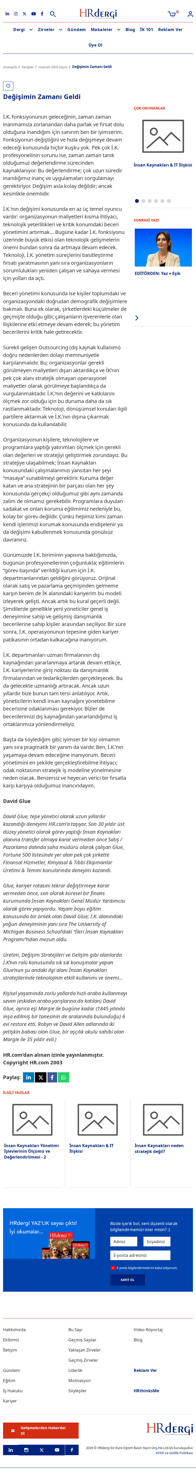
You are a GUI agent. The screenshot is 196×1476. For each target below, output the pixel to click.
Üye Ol (96, 45)
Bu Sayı (75, 1329)
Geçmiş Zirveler (83, 1360)
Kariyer (10, 1401)
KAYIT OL (127, 1280)
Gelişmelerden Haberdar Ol (43, 1430)
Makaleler (102, 29)
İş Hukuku (13, 1391)
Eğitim (9, 1380)
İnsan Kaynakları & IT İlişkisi (163, 165)
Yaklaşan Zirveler (84, 1350)
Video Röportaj (148, 1329)
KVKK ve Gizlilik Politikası (174, 1453)
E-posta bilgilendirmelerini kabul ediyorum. (147, 1268)
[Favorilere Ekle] (8, 86)
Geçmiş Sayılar (82, 1340)
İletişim (10, 1350)
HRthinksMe (146, 1391)
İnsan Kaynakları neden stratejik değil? (159, 1148)
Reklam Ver (170, 29)
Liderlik (75, 1370)
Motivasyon (79, 1380)
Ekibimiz (11, 1340)
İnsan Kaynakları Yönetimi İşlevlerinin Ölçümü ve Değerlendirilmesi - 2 (31, 1151)
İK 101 (146, 29)
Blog (130, 29)
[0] (172, 14)
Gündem (76, 29)
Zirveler (46, 29)
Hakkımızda (14, 1329)
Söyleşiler (77, 1391)
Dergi (19, 29)
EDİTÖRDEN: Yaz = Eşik (157, 273)
